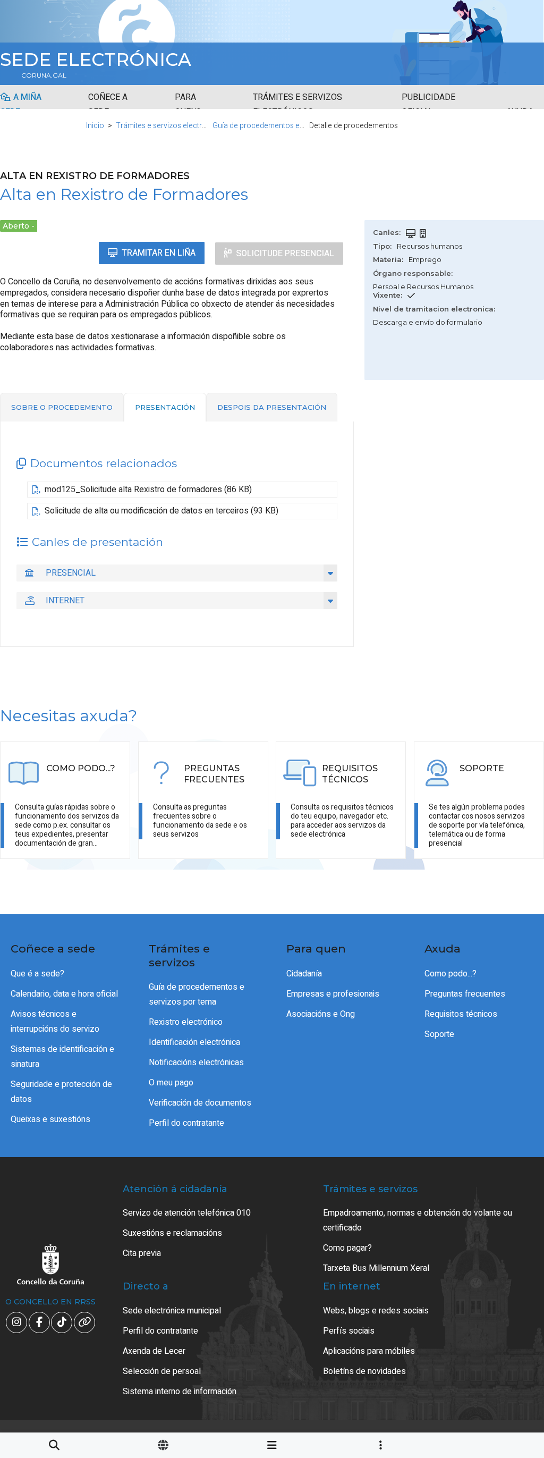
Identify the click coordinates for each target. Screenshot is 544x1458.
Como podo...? (450, 973)
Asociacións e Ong (320, 1014)
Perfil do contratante (186, 1123)
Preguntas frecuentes (464, 994)
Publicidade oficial (428, 105)
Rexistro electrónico (186, 1022)
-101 (501, 1365)
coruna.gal (43, 75)
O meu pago (171, 1082)
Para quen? (188, 105)
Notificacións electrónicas (196, 1062)
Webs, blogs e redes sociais (376, 1310)
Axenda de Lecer (154, 1351)
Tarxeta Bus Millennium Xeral (376, 1268)
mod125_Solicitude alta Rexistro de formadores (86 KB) (148, 489)
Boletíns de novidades (364, 1371)
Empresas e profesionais (332, 994)
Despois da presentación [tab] (271, 407)
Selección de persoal (162, 1371)
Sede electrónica (95, 59)
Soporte (439, 1034)
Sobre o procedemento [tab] (62, 407)
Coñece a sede (108, 105)
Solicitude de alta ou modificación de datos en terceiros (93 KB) (161, 510)
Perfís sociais (349, 1331)
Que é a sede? (37, 973)
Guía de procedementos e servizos (270, 125)
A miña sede (20, 105)
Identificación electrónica (194, 1042)
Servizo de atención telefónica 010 (187, 1213)
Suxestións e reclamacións (172, 1233)
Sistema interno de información (179, 1391)
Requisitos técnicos (460, 1014)
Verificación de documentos (200, 1103)
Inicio (95, 125)
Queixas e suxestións (50, 1119)
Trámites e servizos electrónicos (297, 105)
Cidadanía (304, 973)
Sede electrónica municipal (172, 1310)
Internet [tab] (65, 600)
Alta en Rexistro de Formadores (124, 194)
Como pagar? (347, 1248)
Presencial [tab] (71, 573)
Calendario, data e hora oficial (64, 994)
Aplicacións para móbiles (369, 1351)
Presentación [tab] (165, 407)
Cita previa (142, 1253)
